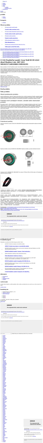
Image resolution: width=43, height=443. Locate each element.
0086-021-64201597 (6, 292)
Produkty (4, 4)
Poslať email (2, 301)
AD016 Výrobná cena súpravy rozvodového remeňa (17, 246)
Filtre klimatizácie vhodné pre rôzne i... (14, 255)
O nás (4, 6)
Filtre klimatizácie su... (10, 42)
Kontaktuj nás (5, 9)
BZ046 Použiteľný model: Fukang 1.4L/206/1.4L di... (17, 266)
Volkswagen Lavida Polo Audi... (12, 46)
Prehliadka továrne (8, 8)
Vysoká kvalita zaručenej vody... (12, 29)
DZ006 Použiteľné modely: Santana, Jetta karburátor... (17, 251)
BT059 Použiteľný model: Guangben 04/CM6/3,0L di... (17, 261)
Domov (4, 3)
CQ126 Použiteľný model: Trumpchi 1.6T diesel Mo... (17, 271)
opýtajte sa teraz (3, 287)
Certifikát (6, 7)
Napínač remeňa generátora (11, 38)
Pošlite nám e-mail (3, 86)
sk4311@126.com (6, 293)
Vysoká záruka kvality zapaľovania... (13, 33)
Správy (4, 5)
